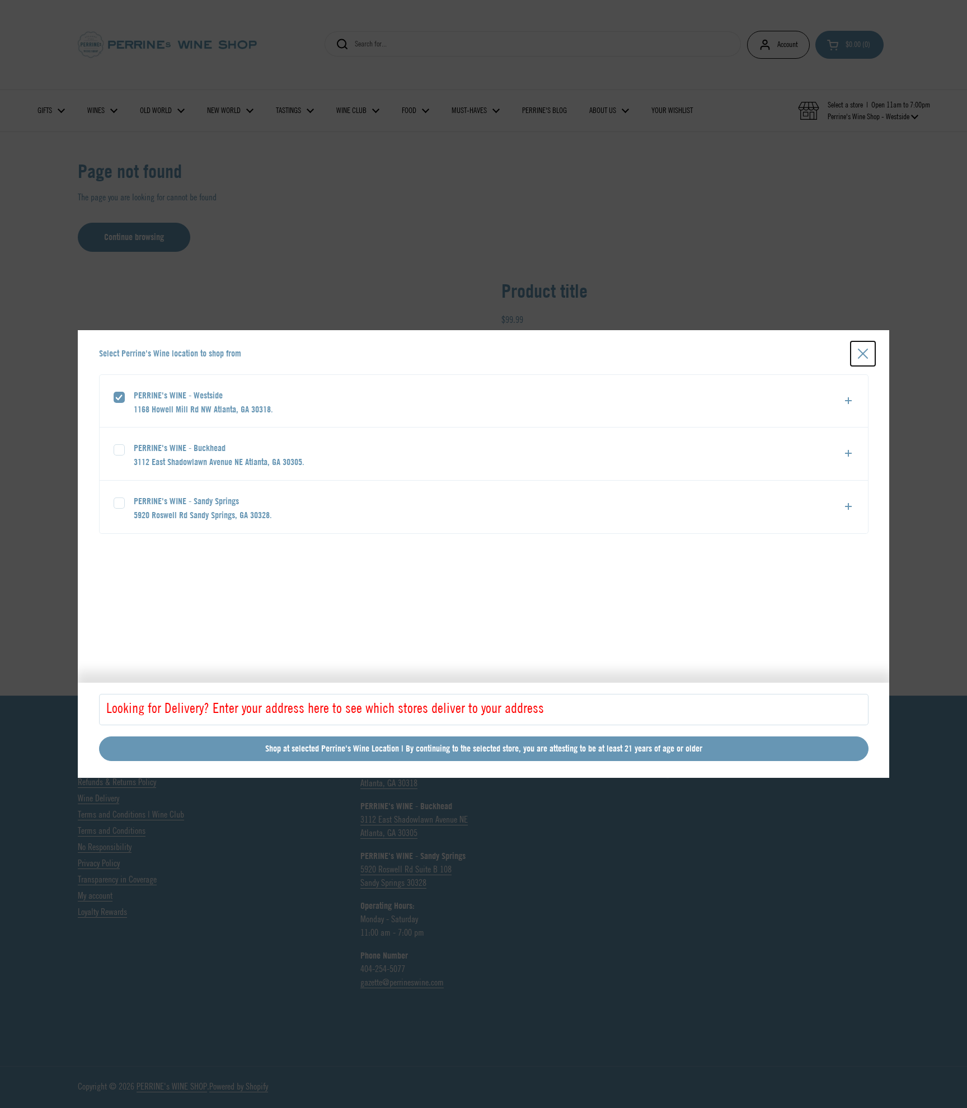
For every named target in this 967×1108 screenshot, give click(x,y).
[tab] (484, 401)
